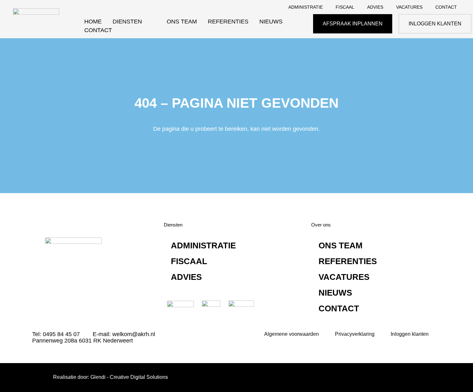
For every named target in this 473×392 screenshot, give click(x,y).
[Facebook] (71, 286)
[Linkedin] (51, 286)
